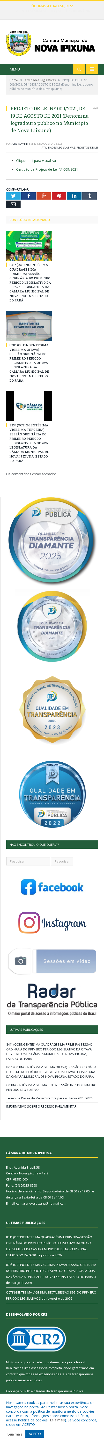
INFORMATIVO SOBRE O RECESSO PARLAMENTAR (41, 1106)
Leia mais (57, 1420)
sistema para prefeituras (65, 1362)
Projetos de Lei (87, 147)
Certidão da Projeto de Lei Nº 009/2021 (47, 169)
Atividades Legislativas (58, 147)
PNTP (26, 1391)
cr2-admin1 (20, 143)
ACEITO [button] (35, 1433)
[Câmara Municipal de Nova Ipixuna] (52, 42)
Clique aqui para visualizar (36, 160)
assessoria (39, 1368)
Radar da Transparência (54, 1391)
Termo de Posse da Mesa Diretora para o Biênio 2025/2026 (49, 1098)
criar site (35, 1362)
